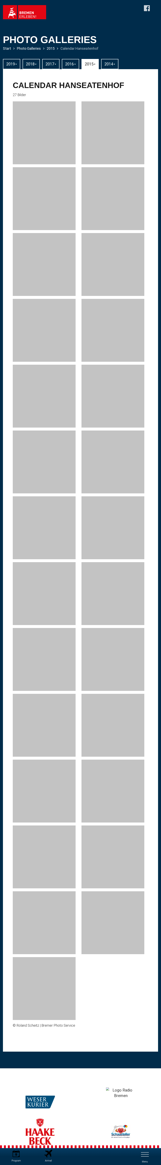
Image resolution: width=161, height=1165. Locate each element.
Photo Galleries (29, 48)
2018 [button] (30, 64)
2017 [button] (50, 64)
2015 (51, 48)
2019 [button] (10, 64)
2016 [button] (69, 64)
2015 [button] (89, 64)
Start (7, 48)
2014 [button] (108, 64)
